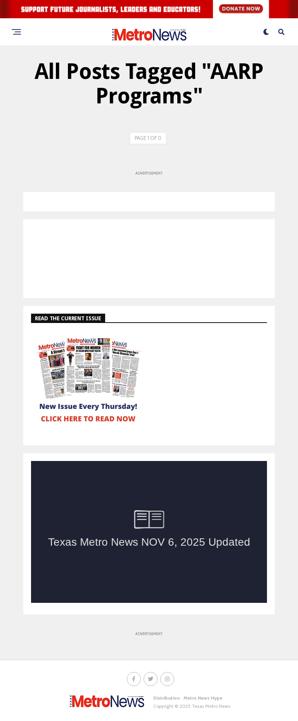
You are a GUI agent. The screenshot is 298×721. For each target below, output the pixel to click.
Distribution (166, 698)
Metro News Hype (203, 698)
